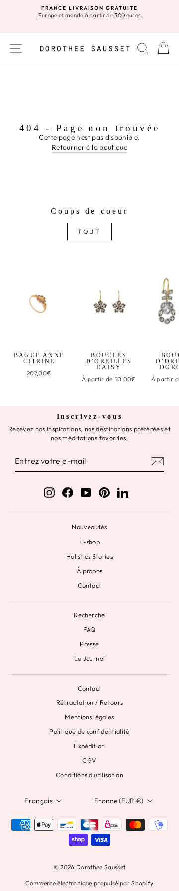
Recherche (89, 615)
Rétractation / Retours (89, 702)
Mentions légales (89, 717)
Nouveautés (89, 527)
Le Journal (89, 658)
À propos (90, 571)
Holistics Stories (89, 556)
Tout (89, 231)
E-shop (89, 542)
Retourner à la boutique (89, 147)
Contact (89, 585)
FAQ (89, 629)
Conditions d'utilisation (89, 775)
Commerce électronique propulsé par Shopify (89, 883)
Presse (89, 644)
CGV (89, 760)
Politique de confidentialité (89, 731)
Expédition (89, 746)
